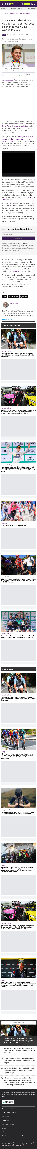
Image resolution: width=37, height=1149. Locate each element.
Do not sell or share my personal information (15, 1136)
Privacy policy (6, 1116)
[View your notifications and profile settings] (23, 4)
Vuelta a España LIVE (17, 8)
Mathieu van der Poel (7, 16)
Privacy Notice (24, 245)
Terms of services (22, 243)
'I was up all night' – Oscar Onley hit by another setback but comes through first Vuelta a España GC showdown (18, 1040)
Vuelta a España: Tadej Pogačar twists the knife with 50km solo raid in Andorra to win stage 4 (19, 1060)
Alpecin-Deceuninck (25, 13)
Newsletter (32, 74)
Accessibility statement (8, 1124)
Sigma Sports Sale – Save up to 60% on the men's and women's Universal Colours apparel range (19, 1070)
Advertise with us (7, 1132)
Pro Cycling (5, 13)
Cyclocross (23, 297)
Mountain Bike (13, 297)
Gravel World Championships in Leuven (16, 126)
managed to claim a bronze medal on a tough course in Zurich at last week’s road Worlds (18, 139)
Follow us (23, 74)
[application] (18, 163)
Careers (4, 1128)
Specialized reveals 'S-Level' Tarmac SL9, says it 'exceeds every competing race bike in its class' (19, 1050)
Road (4, 297)
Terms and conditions (8, 1109)
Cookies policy (6, 1120)
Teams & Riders (14, 13)
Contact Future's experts (9, 1113)
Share (6, 74)
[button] (35, 4)
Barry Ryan (12, 34)
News (4, 35)
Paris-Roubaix (14, 271)
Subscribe (27, 4)
